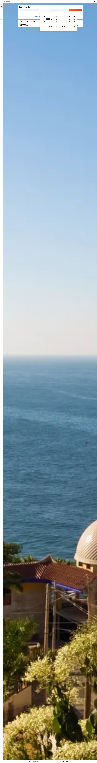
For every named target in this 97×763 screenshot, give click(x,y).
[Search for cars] (1, 9)
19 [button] (56, 24)
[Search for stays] (1, 7)
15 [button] (46, 24)
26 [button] (56, 26)
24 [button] (51, 26)
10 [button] (51, 21)
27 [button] (41, 28)
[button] (2, 1)
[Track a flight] (1, 16)
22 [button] (46, 26)
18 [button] (59, 26)
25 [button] (59, 28)
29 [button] (46, 28)
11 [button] (59, 24)
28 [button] (44, 28)
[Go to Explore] (1, 14)
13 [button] (64, 24)
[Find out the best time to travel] (1, 18)
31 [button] (74, 28)
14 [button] (44, 24)
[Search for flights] (1, 5)
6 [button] (64, 21)
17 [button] (51, 24)
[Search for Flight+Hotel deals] (1, 11)
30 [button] (49, 28)
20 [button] (41, 26)
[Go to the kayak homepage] (7, 1)
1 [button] (69, 19)
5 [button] (56, 19)
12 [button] (56, 21)
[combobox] (30, 10)
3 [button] (51, 19)
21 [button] (44, 26)
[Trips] (1, 21)
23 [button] (49, 26)
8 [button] (69, 21)
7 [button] (44, 21)
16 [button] (49, 24)
